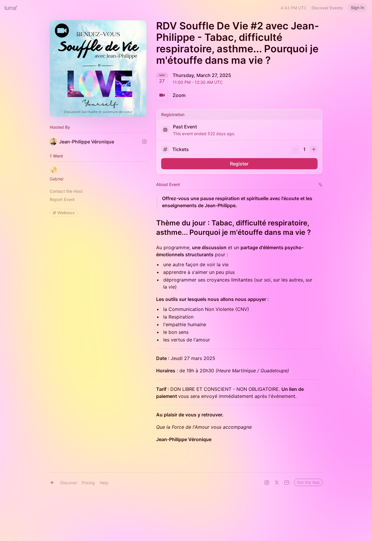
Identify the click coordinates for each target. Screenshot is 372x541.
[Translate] (320, 184)
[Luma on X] (277, 483)
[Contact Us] (287, 483)
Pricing (88, 482)
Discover (68, 482)
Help (104, 482)
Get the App (308, 482)
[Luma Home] (11, 8)
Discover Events (327, 7)
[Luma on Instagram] (267, 483)
